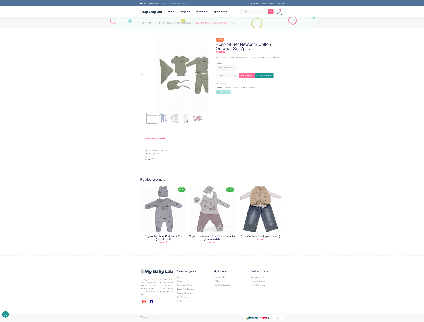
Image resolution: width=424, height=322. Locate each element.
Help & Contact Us (257, 277)
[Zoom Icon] (190, 75)
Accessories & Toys (184, 285)
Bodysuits (160, 23)
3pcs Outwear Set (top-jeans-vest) (260, 236)
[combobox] (226, 68)
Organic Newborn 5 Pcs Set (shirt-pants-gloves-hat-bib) (212, 238)
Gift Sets (180, 301)
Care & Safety (182, 297)
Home (144, 23)
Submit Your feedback (222, 285)
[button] (264, 75)
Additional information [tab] (155, 138)
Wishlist (271, 3)
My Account (280, 3)
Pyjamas (187, 23)
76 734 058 (262, 3)
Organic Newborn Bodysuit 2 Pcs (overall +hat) (163, 238)
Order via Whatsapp (265, 75)
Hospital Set (178, 23)
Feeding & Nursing (184, 293)
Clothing (168, 23)
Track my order (219, 277)
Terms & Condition (257, 285)
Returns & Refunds (257, 281)
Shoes (179, 281)
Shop (151, 23)
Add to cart (247, 75)
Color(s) (219, 63)
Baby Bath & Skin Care (185, 289)
